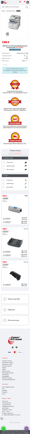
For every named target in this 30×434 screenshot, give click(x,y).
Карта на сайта (6, 371)
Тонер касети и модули (7, 362)
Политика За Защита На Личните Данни (18, 431)
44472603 (5, 265)
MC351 (18, 10)
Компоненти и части (7, 364)
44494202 (5, 231)
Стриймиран (7, 218)
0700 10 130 (5, 401)
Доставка (4, 390)
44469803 (5, 198)
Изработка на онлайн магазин (17, 433)
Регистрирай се (15, 68)
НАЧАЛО (3, 10)
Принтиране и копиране (8, 372)
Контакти (4, 392)
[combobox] (12, 7)
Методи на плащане (7, 377)
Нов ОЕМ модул (8, 221)
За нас (3, 393)
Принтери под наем (6, 366)
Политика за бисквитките (8, 379)
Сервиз (4, 369)
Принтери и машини (11, 10)
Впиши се (8, 68)
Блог (3, 388)
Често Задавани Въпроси (8, 387)
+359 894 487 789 (6, 403)
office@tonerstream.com (8, 406)
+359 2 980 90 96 (6, 404)
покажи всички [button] (17, 153)
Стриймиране (5, 374)
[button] (15, 158)
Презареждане (5, 376)
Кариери (4, 367)
